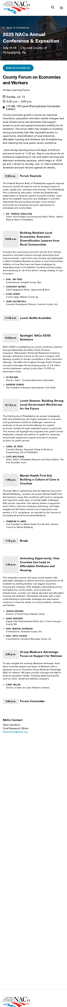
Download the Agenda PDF (18, 67)
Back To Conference (18, 27)
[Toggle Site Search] (52, 8)
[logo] (16, 13)
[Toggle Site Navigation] (61, 8)
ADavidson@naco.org (15, 731)
